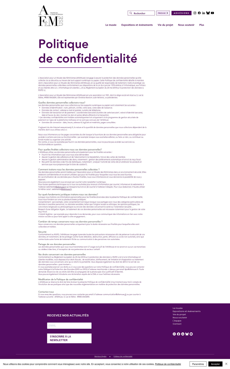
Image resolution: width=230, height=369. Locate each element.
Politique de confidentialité (168, 364)
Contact (177, 323)
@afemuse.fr (60, 187)
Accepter (215, 364)
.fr (125, 294)
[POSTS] (208, 13)
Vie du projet (179, 314)
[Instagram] (195, 13)
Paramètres (198, 364)
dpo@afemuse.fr (131, 269)
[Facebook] (199, 13)
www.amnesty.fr (66, 127)
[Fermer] (226, 363)
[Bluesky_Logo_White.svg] (187, 334)
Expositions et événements (181, 311)
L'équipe (177, 320)
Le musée (178, 308)
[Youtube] (212, 13)
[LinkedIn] (203, 13)
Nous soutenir (180, 317)
